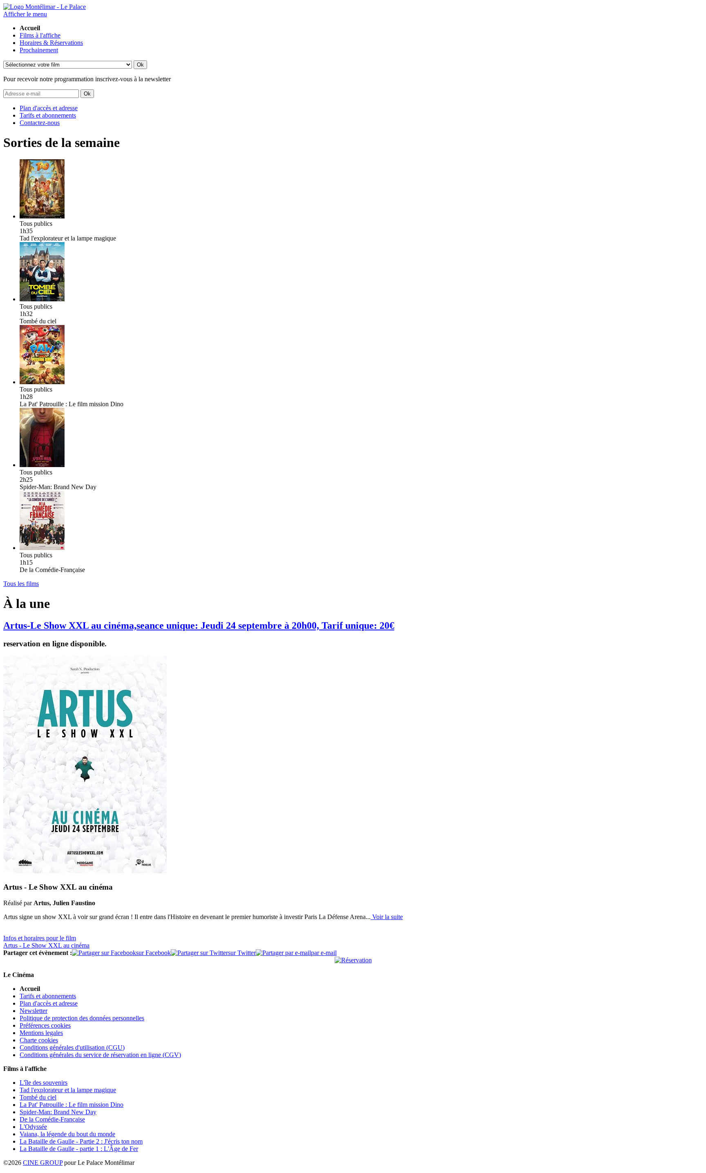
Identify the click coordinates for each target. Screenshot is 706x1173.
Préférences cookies (45, 1025)
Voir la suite (387, 916)
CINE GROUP (43, 1162)
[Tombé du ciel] (42, 299)
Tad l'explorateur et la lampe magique (68, 1089)
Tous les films (21, 583)
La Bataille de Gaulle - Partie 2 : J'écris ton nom (81, 1141)
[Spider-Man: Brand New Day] (42, 464)
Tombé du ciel (38, 1097)
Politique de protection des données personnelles (82, 1018)
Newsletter (33, 1010)
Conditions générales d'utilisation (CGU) (72, 1047)
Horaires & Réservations (51, 42)
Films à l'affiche (40, 35)
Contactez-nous (40, 122)
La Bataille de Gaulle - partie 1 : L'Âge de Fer (79, 1148)
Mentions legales (41, 1032)
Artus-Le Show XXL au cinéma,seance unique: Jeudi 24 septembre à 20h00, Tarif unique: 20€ (198, 625)
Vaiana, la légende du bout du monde (67, 1134)
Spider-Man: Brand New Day (58, 1111)
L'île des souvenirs (43, 1082)
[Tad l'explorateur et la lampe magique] (42, 216)
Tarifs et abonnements (48, 115)
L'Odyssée (33, 1126)
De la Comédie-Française (52, 1119)
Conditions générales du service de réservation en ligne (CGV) (100, 1054)
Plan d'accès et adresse (49, 108)
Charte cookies (39, 1040)
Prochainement (39, 50)
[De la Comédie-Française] (42, 547)
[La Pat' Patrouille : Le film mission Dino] (42, 381)
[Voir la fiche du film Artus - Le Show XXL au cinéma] (85, 871)
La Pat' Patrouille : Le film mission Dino (71, 1104)
